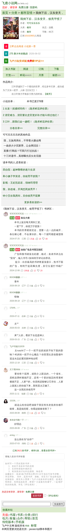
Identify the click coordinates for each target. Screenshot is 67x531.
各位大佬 (20, 218)
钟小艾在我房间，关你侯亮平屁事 (21, 195)
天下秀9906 (15, 369)
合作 (20, 518)
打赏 (10, 75)
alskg (12, 435)
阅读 (25, 69)
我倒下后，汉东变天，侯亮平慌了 (41, 18)
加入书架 (10, 69)
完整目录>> (43, 128)
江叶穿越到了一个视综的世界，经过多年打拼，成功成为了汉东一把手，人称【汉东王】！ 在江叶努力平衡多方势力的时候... (33, 90)
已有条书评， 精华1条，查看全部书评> (34, 450)
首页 (5, 12)
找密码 (33, 7)
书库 (20, 514)
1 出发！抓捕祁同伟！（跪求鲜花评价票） (26, 108)
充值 (5, 514)
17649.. (13, 308)
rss (27, 525)
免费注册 (24, 7)
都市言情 (26, 12)
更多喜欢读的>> (33, 202)
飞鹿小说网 (15, 3)
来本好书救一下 (17, 420)
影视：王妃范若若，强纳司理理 (20, 182)
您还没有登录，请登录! (13, 492)
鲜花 (25, 75)
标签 (34, 525)
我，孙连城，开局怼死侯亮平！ (20, 189)
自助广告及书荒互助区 (26, 250)
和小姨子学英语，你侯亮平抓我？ (21, 176)
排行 (35, 514)
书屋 (13, 514)
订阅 (41, 69)
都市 (29, 27)
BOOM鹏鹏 (15, 277)
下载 (56, 69)
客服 (13, 518)
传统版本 (8, 522)
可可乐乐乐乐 (33, 23)
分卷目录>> (16, 128)
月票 (41, 75)
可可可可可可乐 (17, 214)
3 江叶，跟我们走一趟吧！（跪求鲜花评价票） (29, 121)
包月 (5, 518)
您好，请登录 (9, 7)
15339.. (13, 401)
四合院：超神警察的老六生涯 (19, 169)
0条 (31, 286)
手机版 (20, 522)
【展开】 (48, 94)
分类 (14, 12)
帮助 (28, 518)
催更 (56, 75)
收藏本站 (8, 510)
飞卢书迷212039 (17, 346)
